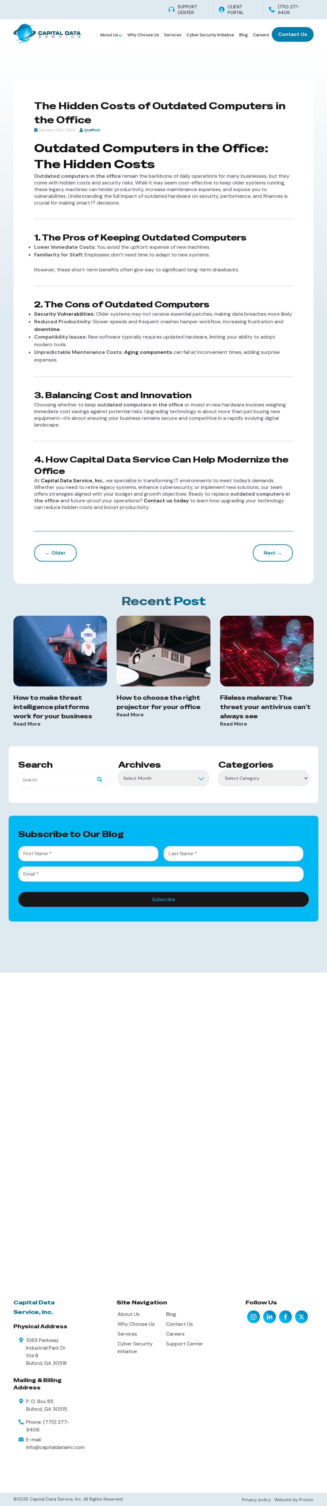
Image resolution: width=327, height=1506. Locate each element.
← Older (55, 552)
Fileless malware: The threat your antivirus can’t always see (265, 707)
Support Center (184, 1343)
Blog (243, 35)
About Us (109, 35)
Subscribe (163, 899)
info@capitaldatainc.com (55, 1447)
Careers (261, 35)
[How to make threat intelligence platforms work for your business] (60, 651)
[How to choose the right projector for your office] (163, 651)
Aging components (148, 352)
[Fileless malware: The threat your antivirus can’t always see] (267, 651)
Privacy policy (256, 1499)
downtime (47, 329)
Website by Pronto (294, 1499)
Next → (273, 552)
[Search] (98, 780)
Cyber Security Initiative (210, 35)
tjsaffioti (92, 130)
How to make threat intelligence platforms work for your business (52, 707)
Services (172, 35)
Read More (27, 724)
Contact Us (292, 34)
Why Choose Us (143, 35)
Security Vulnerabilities (64, 314)
